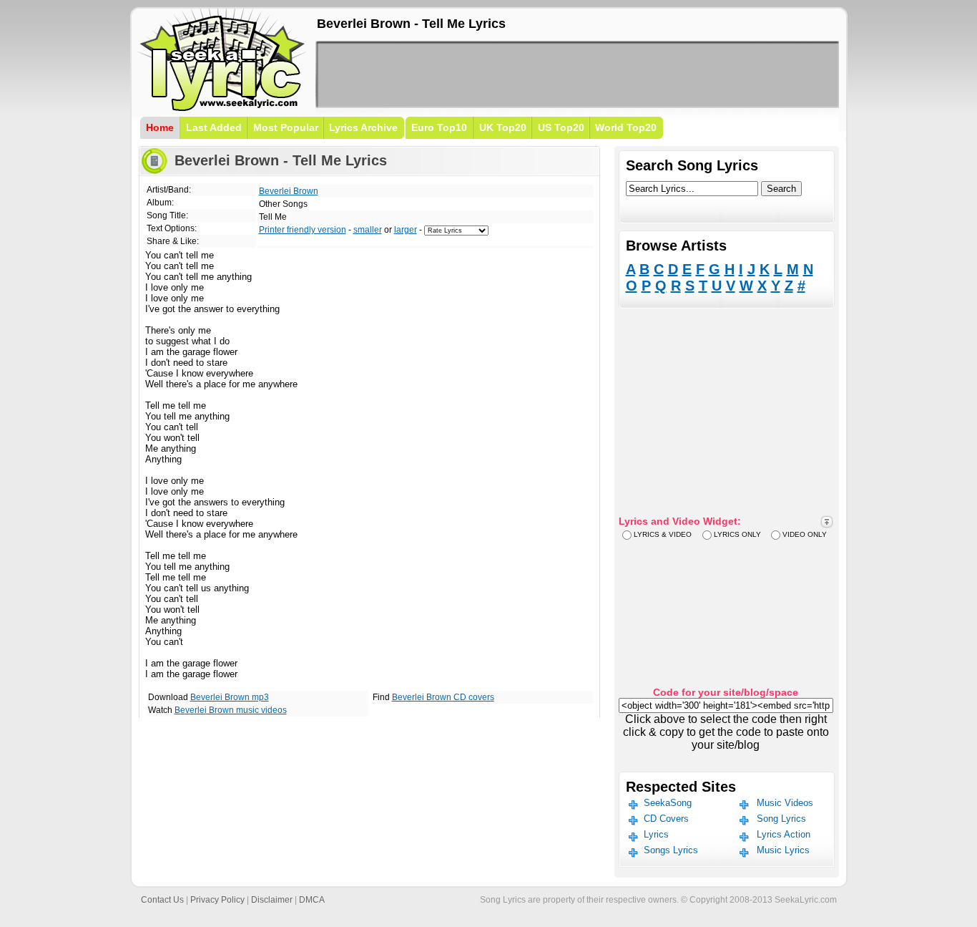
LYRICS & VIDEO (663, 534)
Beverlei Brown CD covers (443, 697)
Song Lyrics (781, 818)
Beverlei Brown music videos (231, 710)
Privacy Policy (217, 900)
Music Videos (785, 802)
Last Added (214, 127)
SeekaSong (668, 802)
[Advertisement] (577, 74)
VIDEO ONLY (804, 534)
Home (160, 127)
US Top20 (561, 127)
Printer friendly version (302, 230)
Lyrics (656, 834)
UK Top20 (502, 127)
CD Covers (666, 818)
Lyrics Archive (363, 127)
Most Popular (285, 127)
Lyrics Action (783, 834)
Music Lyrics (783, 850)
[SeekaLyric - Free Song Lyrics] (222, 108)
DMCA (312, 900)
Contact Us (162, 900)
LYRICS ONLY (737, 534)
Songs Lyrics (671, 850)
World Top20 (626, 127)
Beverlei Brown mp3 (229, 697)
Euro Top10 (439, 127)
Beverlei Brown (288, 191)
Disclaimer (272, 900)
